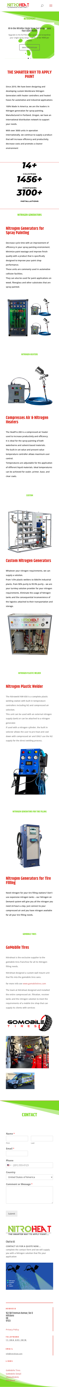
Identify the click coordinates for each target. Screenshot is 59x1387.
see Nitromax (29, 47)
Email (10, 1148)
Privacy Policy (12, 1329)
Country (10, 1172)
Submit (11, 1213)
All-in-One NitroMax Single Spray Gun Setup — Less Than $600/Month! (29, 30)
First (8, 1143)
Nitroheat (10, 1380)
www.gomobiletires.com (34, 983)
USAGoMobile (12, 1377)
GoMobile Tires (13, 1370)
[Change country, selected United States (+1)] (9, 1165)
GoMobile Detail (13, 1373)
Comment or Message (19, 1184)
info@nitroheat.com (14, 1353)
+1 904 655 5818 (16, 1340)
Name (10, 1133)
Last (33, 1143)
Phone (9, 1160)
